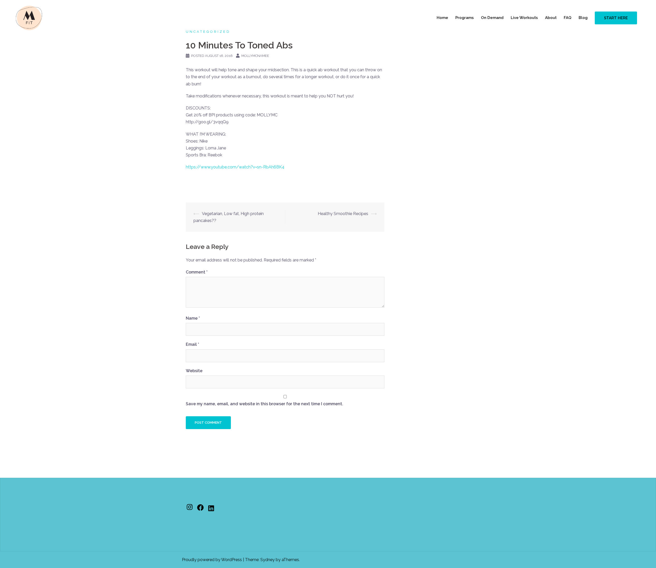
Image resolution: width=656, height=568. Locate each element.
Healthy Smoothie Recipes (343, 213)
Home (442, 17)
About (551, 17)
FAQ (567, 17)
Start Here (616, 18)
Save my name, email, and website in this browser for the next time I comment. (264, 403)
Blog (583, 17)
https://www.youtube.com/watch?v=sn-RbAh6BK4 (235, 167)
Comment (197, 272)
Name (193, 318)
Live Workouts (524, 17)
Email (192, 344)
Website (194, 370)
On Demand (492, 17)
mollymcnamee (255, 56)
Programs (464, 17)
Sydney (267, 559)
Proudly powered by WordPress (212, 559)
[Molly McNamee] (29, 17)
